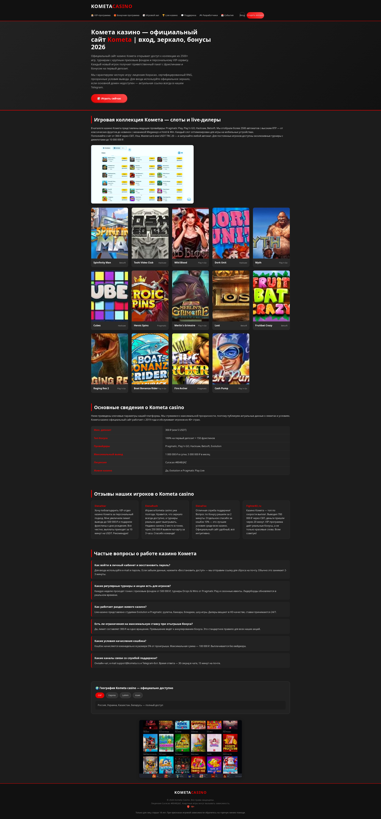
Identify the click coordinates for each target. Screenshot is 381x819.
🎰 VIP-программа (100, 15)
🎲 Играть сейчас (109, 98)
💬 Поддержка (188, 15)
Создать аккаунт (255, 15)
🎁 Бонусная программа (126, 15)
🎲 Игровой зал (151, 15)
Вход (242, 15)
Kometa (111, 6)
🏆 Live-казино (170, 15)
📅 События (227, 15)
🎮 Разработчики (208, 15)
